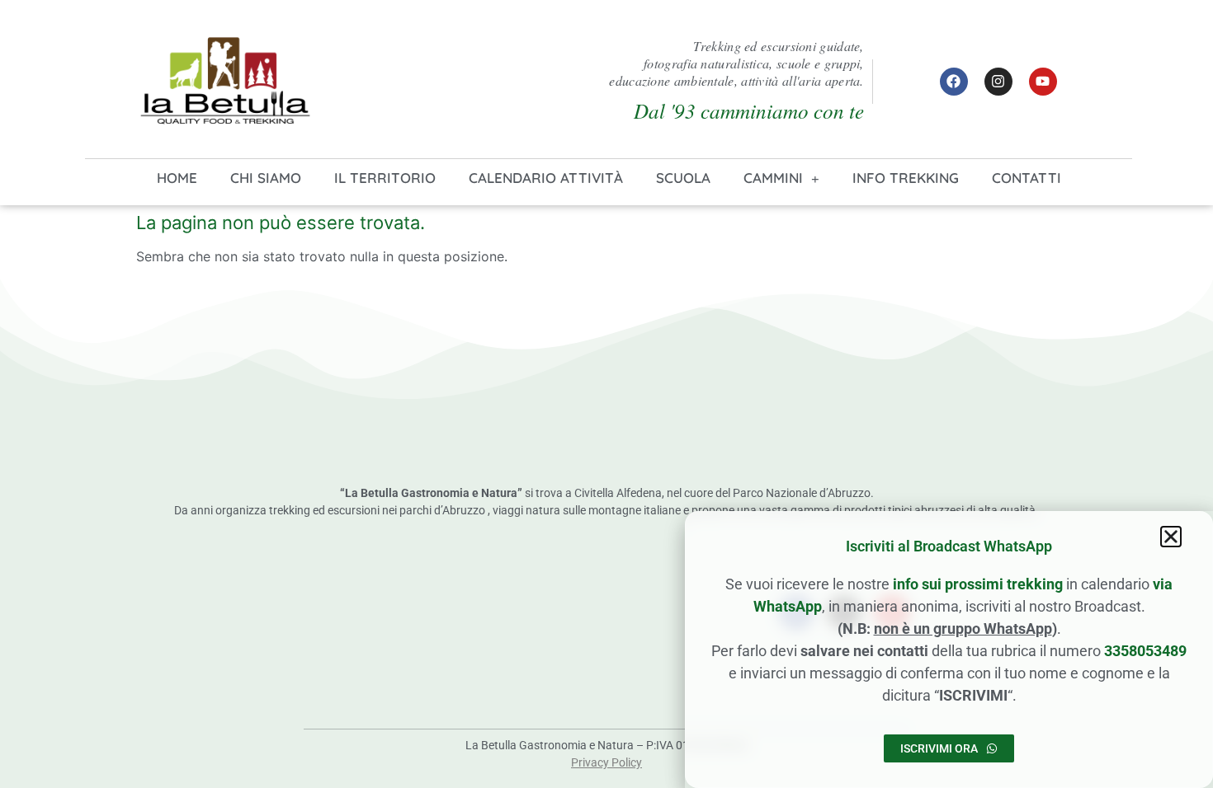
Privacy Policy (606, 762)
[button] (1171, 537)
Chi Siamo (265, 177)
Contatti (1026, 177)
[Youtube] (1043, 82)
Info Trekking (905, 177)
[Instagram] (998, 82)
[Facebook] (954, 82)
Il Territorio (385, 177)
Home (177, 177)
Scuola (683, 177)
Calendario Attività (546, 177)
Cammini (773, 177)
